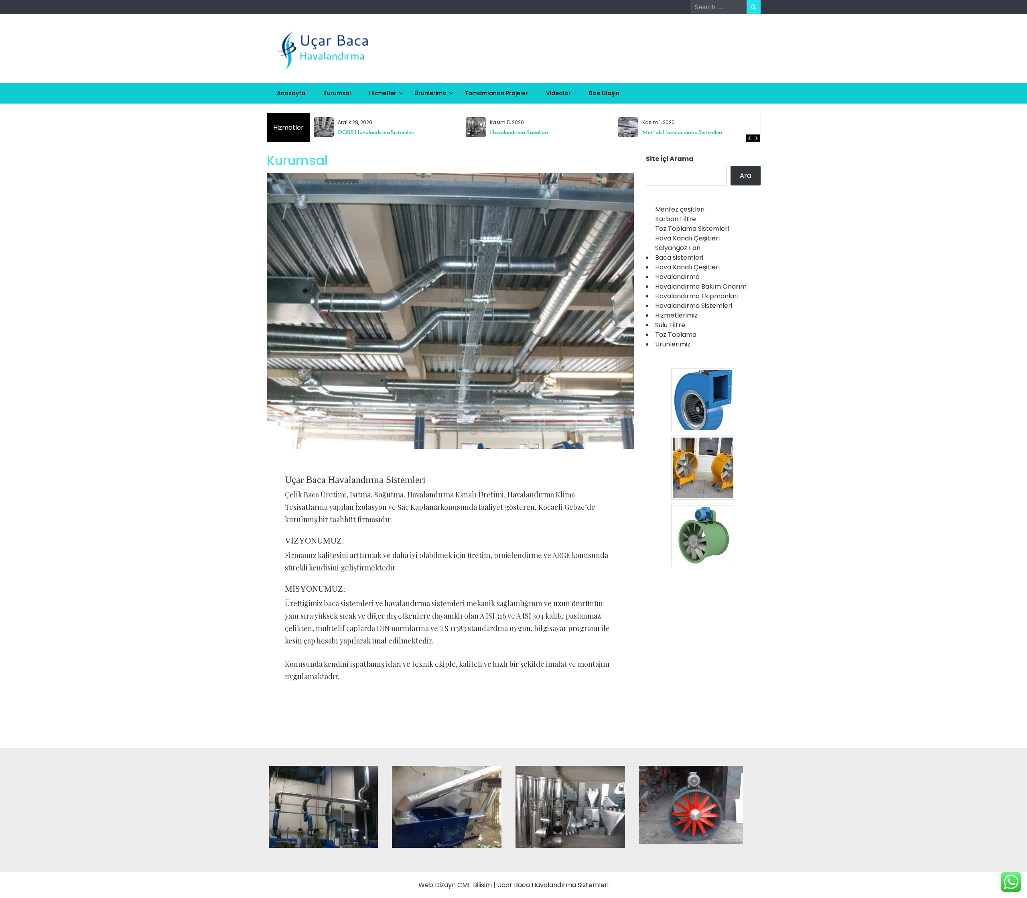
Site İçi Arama (670, 158)
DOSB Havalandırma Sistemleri (376, 132)
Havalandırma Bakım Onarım (701, 286)
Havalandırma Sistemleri (693, 305)
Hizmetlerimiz (676, 315)
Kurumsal (337, 93)
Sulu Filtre (670, 325)
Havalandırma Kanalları (519, 132)
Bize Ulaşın (604, 93)
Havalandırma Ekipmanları (697, 296)
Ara (745, 175)
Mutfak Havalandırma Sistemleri (682, 132)
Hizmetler (382, 93)
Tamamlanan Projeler (496, 93)
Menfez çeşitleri (679, 209)
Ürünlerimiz (430, 93)
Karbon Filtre (675, 219)
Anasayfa (291, 93)
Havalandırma (677, 276)
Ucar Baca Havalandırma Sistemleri (553, 885)
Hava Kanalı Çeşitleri (687, 238)
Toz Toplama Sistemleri (692, 228)
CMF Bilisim (474, 885)
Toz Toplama (675, 334)
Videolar (558, 93)
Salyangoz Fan (677, 247)
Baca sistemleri (679, 257)
